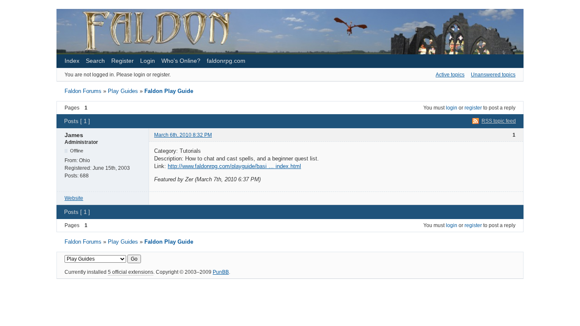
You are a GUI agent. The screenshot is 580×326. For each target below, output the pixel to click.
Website (74, 198)
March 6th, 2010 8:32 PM (183, 135)
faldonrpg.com (226, 60)
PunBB (221, 272)
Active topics (450, 75)
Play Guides (123, 91)
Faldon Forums (83, 91)
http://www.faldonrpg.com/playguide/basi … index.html (234, 166)
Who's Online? (180, 60)
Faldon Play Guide (168, 91)
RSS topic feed (498, 121)
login (451, 108)
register (473, 108)
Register (122, 60)
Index (72, 60)
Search (95, 60)
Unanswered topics (493, 75)
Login (147, 60)
